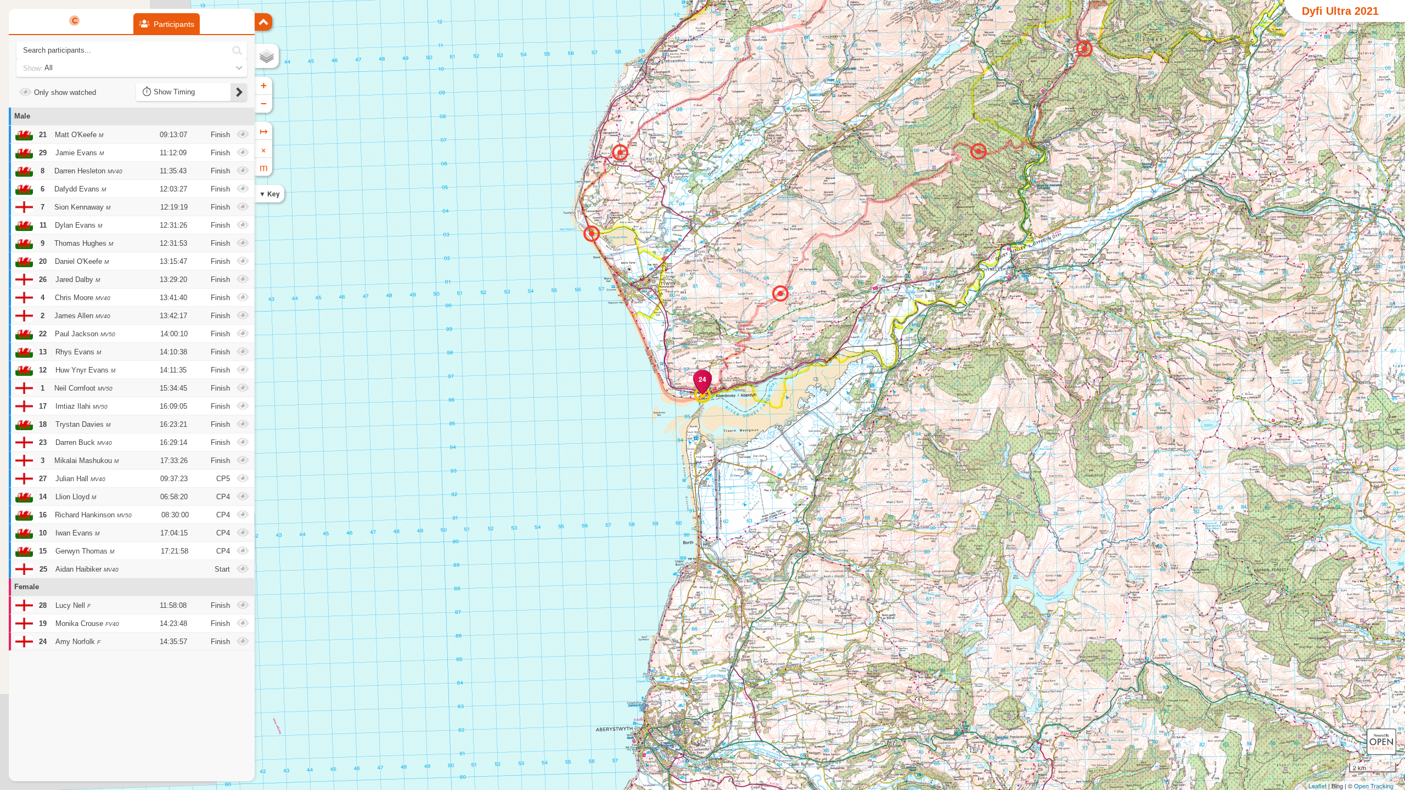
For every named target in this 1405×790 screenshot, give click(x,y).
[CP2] (978, 151)
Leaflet (1317, 785)
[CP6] (620, 152)
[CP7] (591, 233)
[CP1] (780, 293)
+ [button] (264, 85)
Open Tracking (1373, 785)
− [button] (264, 103)
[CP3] (1084, 49)
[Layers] (267, 56)
